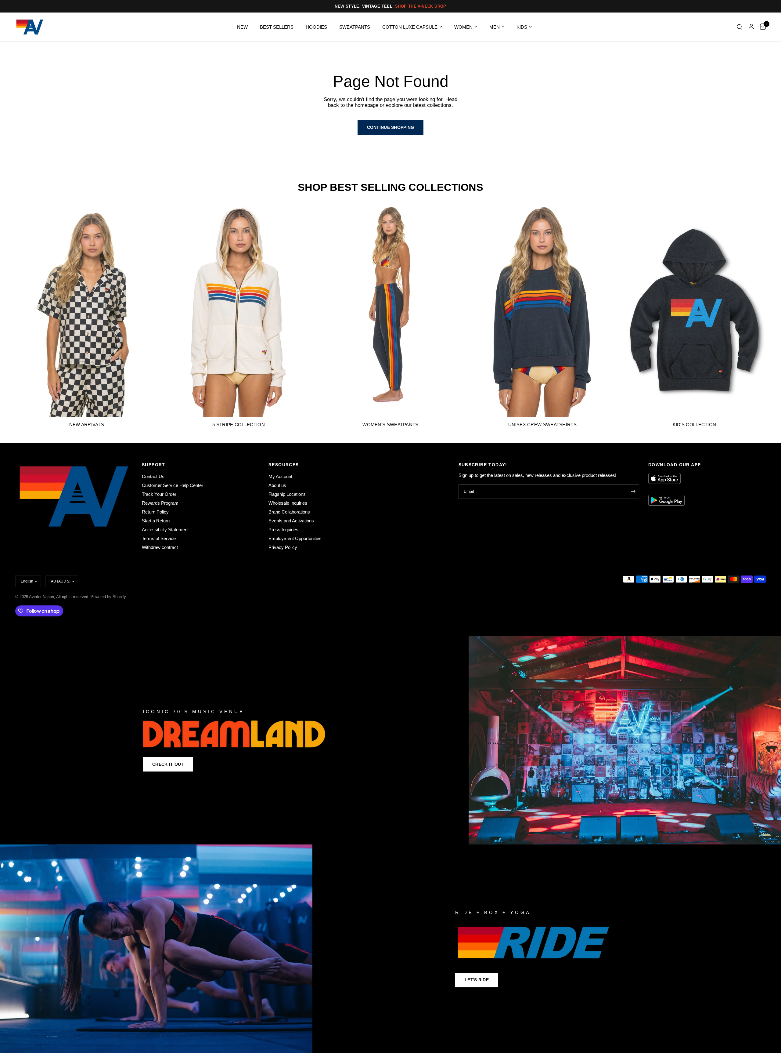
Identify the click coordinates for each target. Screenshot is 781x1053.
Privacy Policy (282, 547)
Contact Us (153, 476)
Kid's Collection (694, 424)
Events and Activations (291, 520)
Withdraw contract (160, 547)
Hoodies (316, 27)
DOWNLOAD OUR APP (674, 465)
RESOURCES (283, 465)
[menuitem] (242, 27)
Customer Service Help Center (172, 485)
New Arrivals (86, 424)
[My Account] (751, 27)
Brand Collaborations (289, 511)
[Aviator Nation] (390, 740)
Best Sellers (276, 27)
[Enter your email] (633, 491)
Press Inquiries (283, 529)
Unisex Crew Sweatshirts (542, 424)
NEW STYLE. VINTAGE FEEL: (390, 6)
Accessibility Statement (165, 529)
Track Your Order (159, 494)
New (242, 27)
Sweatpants (354, 27)
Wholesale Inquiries (287, 503)
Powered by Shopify (108, 596)
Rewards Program (160, 503)
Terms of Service (159, 538)
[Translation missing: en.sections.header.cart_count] (761, 27)
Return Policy (155, 511)
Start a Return (156, 520)
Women (463, 27)
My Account (280, 476)
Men (494, 27)
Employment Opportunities (295, 538)
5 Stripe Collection (238, 424)
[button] (168, 764)
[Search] (740, 27)
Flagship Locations (287, 494)
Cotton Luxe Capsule (409, 27)
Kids (521, 27)
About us (277, 485)
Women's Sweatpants (390, 424)
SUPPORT (153, 465)
